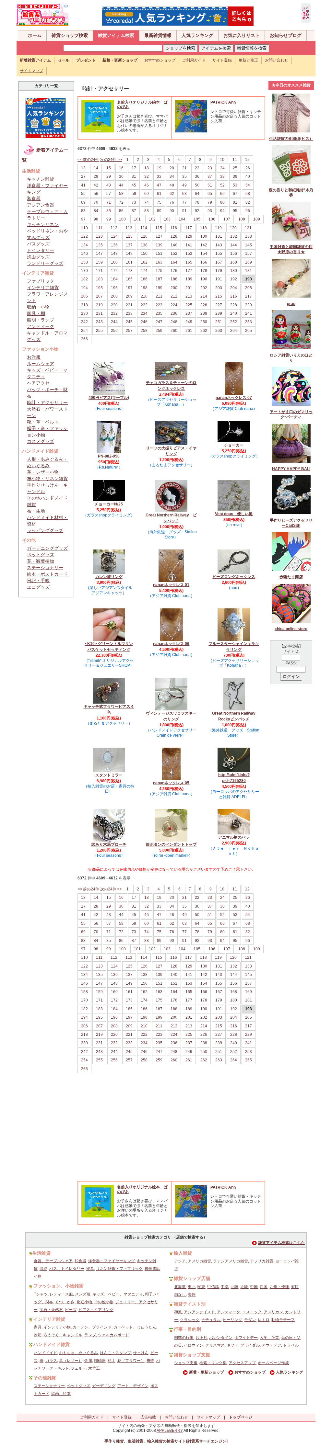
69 (83, 202)
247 (159, 322)
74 (146, 202)
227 (218, 305)
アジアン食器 (40, 205)
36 (197, 176)
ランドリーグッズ (45, 263)
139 (159, 245)
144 (233, 245)
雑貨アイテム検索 (116, 35)
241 (248, 313)
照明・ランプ (40, 319)
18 (146, 168)
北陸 (234, 1286)
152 (174, 253)
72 (121, 202)
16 (121, 168)
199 (159, 288)
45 (134, 185)
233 (129, 313)
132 (233, 236)
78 (197, 202)
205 (248, 288)
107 (226, 219)
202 (203, 288)
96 (247, 211)
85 (108, 211)
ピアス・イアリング (95, 1309)
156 (233, 253)
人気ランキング (197, 35)
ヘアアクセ (38, 383)
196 (114, 288)
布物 (150, 1360)
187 (159, 279)
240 (233, 313)
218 (84, 305)
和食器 (34, 198)
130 (203, 236)
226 (203, 305)
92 (197, 211)
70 (96, 202)
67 (235, 193)
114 (143, 228)
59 (134, 193)
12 (247, 159)
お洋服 (34, 357)
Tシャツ (41, 1294)
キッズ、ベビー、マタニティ (117, 1294)
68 (247, 193)
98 (96, 219)
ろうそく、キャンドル (62, 1335)
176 (174, 270)
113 (128, 228)
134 (84, 245)
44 (121, 185)
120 (233, 228)
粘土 (111, 1360)
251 (218, 322)
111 (99, 228)
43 (108, 185)
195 (99, 288)
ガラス (51, 1360)
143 (218, 245)
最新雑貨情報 (158, 35)
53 (235, 185)
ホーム (35, 35)
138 (144, 245)
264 (233, 330)
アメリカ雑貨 (199, 1261)
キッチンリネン (43, 224)
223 (159, 305)
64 (197, 193)
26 (247, 168)
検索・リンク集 (213, 1363)
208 (114, 296)
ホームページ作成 (273, 1363)
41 (83, 185)
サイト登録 (222, 60)
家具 (38, 1327)
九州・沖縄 (279, 1286)
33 (159, 176)
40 (247, 176)
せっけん (140, 1353)
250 (203, 322)
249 (188, 322)
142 (203, 245)
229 (248, 305)
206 (84, 296)
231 (99, 313)
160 (114, 262)
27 (83, 176)
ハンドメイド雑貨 (51, 1344)
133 (248, 236)
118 (203, 228)
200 (174, 288)
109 (256, 219)
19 (159, 168)
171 (99, 270)
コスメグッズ (40, 441)
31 (134, 176)
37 (210, 176)
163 (159, 262)
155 (218, 253)
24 (222, 168)
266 (84, 339)
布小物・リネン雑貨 (47, 478)
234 (144, 313)
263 (218, 330)
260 (174, 330)
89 (159, 211)
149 (129, 253)
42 (96, 185)
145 (248, 245)
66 (222, 193)
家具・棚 (36, 313)
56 (96, 193)
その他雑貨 (44, 1377)
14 (96, 168)
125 (129, 236)
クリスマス (215, 1345)
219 (99, 305)
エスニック (252, 1312)
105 (197, 219)
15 (108, 168)
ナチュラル (211, 1320)
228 (233, 305)
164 (174, 262)
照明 (38, 1335)
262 (203, 330)
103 (167, 219)
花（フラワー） (131, 1360)
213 (188, 296)
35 (184, 176)
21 (184, 168)
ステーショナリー (45, 567)
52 (222, 185)
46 (146, 185)
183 (99, 279)
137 (129, 245)
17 (134, 168)
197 (129, 288)
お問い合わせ (276, 60)
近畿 (244, 1286)
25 (235, 168)
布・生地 (36, 511)
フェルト (78, 1368)
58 (121, 193)
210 (144, 296)
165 (188, 262)
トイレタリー (40, 250)
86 (121, 211)
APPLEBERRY (170, 1430)
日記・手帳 (38, 580)
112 (114, 228)
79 (210, 202)
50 (197, 185)
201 (188, 288)
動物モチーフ (283, 1320)
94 (222, 211)
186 (144, 279)
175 (159, 270)
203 (218, 288)
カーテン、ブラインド (92, 1327)
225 (188, 305)
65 (210, 193)
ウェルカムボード (113, 1335)
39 (235, 176)
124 (114, 236)
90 (172, 211)
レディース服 (61, 1294)
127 (159, 236)
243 (99, 322)
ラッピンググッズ (45, 530)
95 (235, 211)
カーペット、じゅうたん (134, 1327)
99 (108, 219)
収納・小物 (38, 307)
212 (174, 296)
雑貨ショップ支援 (192, 1354)
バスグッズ (38, 243)
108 (241, 219)
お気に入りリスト (241, 35)
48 (172, 185)
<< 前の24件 (88, 159)
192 (233, 279)
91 (184, 211)
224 (174, 305)
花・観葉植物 (40, 561)
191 (218, 279)
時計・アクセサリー (47, 402)
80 (222, 202)
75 (159, 202)
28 (96, 176)
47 (159, 185)
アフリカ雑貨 (261, 1261)
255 (99, 330)
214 (203, 296)
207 (99, 296)
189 (188, 279)
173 (129, 270)
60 (146, 193)
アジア (180, 1261)
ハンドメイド (45, 1353)
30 (121, 176)
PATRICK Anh (223, 102)
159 (99, 262)
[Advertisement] (171, 1132)
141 (188, 245)
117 (188, 228)
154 (203, 253)
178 (203, 270)
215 (218, 296)
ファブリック (40, 281)
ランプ (90, 1335)
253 (248, 322)
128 (174, 236)
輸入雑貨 (183, 1253)
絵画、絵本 (61, 1393)
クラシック (189, 1320)
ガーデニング (103, 1386)
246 (144, 322)
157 (248, 253)
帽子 (149, 1294)
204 (233, 288)
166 (203, 262)
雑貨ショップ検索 (70, 35)
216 (233, 296)
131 (218, 236)
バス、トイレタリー (66, 1268)
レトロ (263, 1320)
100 (122, 219)
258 (144, 330)
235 (159, 313)
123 (99, 236)
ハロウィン (193, 1345)
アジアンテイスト (199, 1312)
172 (114, 270)
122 (84, 236)
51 (210, 185)
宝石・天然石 (51, 1309)
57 (108, 193)
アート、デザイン (132, 1386)
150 (144, 253)
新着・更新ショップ (206, 1372)
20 (172, 168)
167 (218, 262)
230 (84, 313)
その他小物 (103, 1302)
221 (129, 305)
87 (134, 211)
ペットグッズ (40, 554)
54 (247, 185)
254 (84, 330)
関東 (201, 1286)
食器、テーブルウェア (53, 1261)
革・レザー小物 (43, 472)
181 (248, 270)
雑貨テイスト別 (190, 1304)
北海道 (180, 1286)
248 (174, 322)
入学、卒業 (269, 1337)
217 (248, 296)
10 (222, 159)
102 (152, 219)
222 (144, 305)
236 (174, 313)
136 (114, 245)
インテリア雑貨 (43, 287)
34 (172, 176)
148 (114, 253)
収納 (43, 1268)
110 (84, 228)
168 (233, 262)
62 (172, 193)
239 (218, 313)
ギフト (232, 1345)
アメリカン (273, 1312)
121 (248, 228)
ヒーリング (232, 1320)
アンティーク (40, 326)
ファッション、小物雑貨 (58, 1285)
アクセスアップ (242, 1363)
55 (83, 193)
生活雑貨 (41, 1253)
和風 (178, 1312)
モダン (250, 1320)
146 (84, 253)
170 (84, 270)
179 (218, 270)
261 (188, 330)
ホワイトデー (246, 1337)
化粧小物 (84, 1302)
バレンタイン (220, 1337)
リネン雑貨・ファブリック (119, 1268)
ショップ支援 (185, 1363)
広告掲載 (148, 1417)
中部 (225, 1286)
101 (137, 219)
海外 (192, 1294)
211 (159, 296)
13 (83, 168)
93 (210, 211)
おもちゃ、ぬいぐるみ (78, 1353)
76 (172, 202)
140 (174, 245)
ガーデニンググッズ (47, 548)
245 (129, 322)
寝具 (90, 1268)
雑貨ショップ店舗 (192, 1278)
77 (184, 202)
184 (114, 279)
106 (211, 219)
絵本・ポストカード (47, 574)
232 (114, 313)
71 (108, 202)
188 (174, 279)
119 (218, 228)
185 (129, 279)
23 (210, 168)
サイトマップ (31, 71)
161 (129, 262)
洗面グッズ (38, 256)
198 (144, 288)
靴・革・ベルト (43, 421)
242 (84, 322)
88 (146, 211)
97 (83, 219)
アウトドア (271, 1345)
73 (134, 202)
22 (197, 168)
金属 (88, 1360)
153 (188, 253)
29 (108, 176)
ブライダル (250, 1345)
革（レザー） (70, 1360)
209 (129, 296)
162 (144, 262)
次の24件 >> (111, 159)
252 (233, 322)
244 (114, 322)
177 (188, 270)
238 (203, 313)
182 (84, 279)
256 (114, 330)
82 (247, 202)
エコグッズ (38, 587)
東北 (192, 1286)
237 (188, 313)
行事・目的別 (187, 1329)
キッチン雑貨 (40, 179)
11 (234, 159)
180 (233, 270)
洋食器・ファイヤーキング (111, 1261)
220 (114, 305)
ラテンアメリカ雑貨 (230, 1261)
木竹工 (94, 1368)
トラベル (291, 1345)
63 (184, 193)
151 (159, 253)
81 (235, 202)
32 (146, 176)
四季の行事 (184, 1337)
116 (173, 228)
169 (248, 262)
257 (129, 330)
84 (96, 211)
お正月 (201, 1337)
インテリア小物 (57, 1327)
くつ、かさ (65, 1302)
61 (159, 193)
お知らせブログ (286, 35)
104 (182, 219)
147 (99, 253)
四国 (263, 1286)
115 (158, 228)
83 (83, 211)
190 (203, 279)
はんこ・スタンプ (115, 1353)
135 (99, 245)
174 (144, 270)
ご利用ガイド (194, 60)
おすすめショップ (159, 60)
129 (188, 236)
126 (144, 236)
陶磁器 (100, 1360)
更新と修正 (248, 60)
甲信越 (213, 1286)
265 (248, 330)
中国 (254, 1286)
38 (222, 176)
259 (159, 330)
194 (84, 288)
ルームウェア (40, 363)
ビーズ (71, 1309)
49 (184, 185)
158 (84, 262)
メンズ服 (82, 1294)
